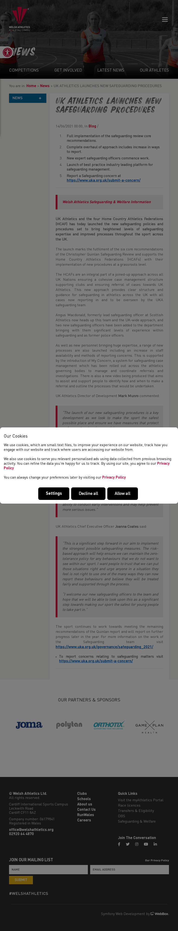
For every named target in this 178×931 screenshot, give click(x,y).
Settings (54, 494)
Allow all (122, 494)
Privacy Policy (114, 478)
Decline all (88, 494)
